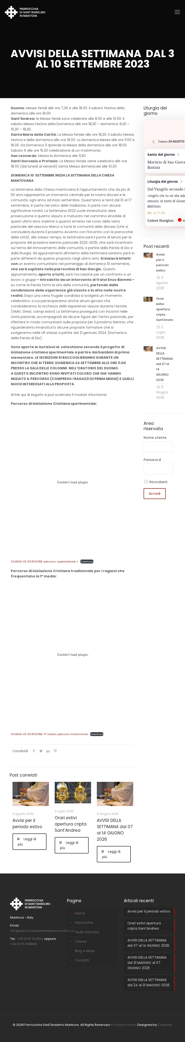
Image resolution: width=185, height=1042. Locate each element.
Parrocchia (84, 922)
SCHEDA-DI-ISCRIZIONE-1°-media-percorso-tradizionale (49, 734)
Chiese (80, 941)
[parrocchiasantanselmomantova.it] (25, 12)
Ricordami (157, 482)
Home (80, 913)
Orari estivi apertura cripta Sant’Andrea (70, 824)
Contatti (82, 960)
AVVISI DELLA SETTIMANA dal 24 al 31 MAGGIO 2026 (148, 982)
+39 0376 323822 (30, 938)
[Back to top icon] (161, 1031)
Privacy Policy (123, 1024)
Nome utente (155, 437)
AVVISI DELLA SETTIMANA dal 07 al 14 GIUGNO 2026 (148, 943)
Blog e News (85, 950)
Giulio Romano (87, 932)
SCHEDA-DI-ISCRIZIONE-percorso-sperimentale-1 (44, 561)
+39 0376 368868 (23, 944)
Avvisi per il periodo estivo (148, 911)
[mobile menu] (177, 12)
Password (152, 459)
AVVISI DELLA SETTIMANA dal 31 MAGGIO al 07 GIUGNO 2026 (146, 962)
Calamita (165, 1024)
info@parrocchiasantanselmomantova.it (42, 930)
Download (87, 561)
